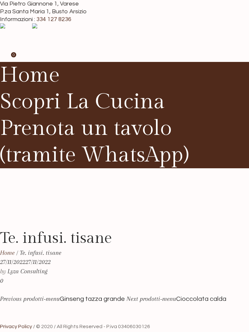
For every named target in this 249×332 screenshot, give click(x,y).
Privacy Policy (16, 326)
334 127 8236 (53, 19)
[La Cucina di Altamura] (31, 37)
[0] (9, 57)
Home (7, 252)
